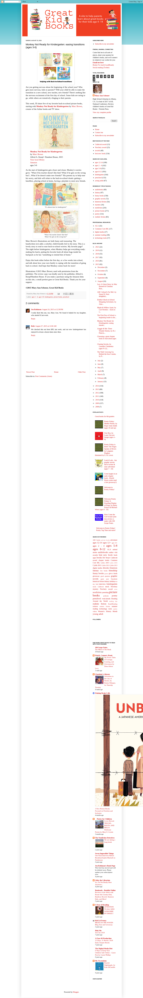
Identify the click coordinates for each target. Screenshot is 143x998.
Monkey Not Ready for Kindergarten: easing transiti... (105, 323)
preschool (66, 297)
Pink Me (98, 931)
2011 (97, 396)
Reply (33, 319)
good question (105, 576)
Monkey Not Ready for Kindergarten (52, 106)
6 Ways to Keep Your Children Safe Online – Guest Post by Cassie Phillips (105, 953)
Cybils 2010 (113, 563)
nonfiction (98, 208)
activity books (105, 540)
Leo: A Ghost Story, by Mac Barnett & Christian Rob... (107, 286)
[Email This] (64, 294)
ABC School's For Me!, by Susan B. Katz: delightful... (106, 294)
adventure (113, 540)
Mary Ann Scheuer (102, 96)
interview (102, 584)
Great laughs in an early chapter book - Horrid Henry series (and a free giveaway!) (110, 478)
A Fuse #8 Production (103, 938)
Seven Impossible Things (104, 853)
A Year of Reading (102, 905)
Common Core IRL (102, 229)
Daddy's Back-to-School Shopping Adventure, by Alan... (106, 302)
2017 (97, 257)
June (99, 364)
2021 (97, 247)
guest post (105, 579)
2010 (97, 400)
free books (103, 571)
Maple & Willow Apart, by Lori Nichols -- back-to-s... (106, 310)
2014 (97, 386)
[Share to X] (68, 294)
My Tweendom (100, 961)
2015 (97, 264)
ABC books (96, 540)
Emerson (113, 568)
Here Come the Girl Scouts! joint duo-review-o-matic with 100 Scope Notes (110, 519)
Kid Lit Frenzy (100, 920)
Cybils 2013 (113, 565)
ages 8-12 (98, 172)
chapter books (104, 560)
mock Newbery (111, 587)
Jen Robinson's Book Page (105, 866)
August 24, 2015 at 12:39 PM (52, 309)
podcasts (106, 596)
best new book (100, 153)
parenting (105, 592)
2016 (97, 261)
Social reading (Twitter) (101, 67)
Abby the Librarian (102, 880)
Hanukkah (114, 579)
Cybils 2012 (105, 565)
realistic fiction (100, 217)
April (100, 371)
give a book (113, 573)
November (101, 271)
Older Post (81, 372)
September (101, 278)
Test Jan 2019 (100, 933)
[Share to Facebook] (70, 294)
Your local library (37, 160)
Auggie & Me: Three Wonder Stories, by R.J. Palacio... (106, 331)
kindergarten (49, 297)
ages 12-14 (99, 162)
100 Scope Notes (101, 647)
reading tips (113, 601)
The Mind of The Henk (103, 649)
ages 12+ (107, 542)
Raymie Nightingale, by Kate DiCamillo (109, 965)
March (100, 374)
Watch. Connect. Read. (104, 655)
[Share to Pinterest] (73, 294)
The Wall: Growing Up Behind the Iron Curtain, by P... (106, 354)
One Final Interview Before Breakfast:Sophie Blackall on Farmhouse (105, 858)
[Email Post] (58, 294)
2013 (97, 389)
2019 (97, 250)
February (101, 378)
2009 (97, 403)
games (106, 573)
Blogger (76, 992)
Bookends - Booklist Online (105, 890)
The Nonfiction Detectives (105, 838)
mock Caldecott (98, 587)
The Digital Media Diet (103, 948)
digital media (99, 232)
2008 (97, 407)
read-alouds (106, 599)
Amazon (33, 162)
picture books (58, 297)
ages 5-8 (41, 297)
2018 (97, 254)
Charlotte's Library (102, 674)
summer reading (100, 235)
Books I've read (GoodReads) (103, 65)
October (101, 274)
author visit (113, 552)
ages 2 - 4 (35, 297)
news (115, 589)
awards (97, 150)
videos (95, 611)
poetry (97, 214)
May (99, 368)
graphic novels (100, 199)
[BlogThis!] (66, 294)
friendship (113, 570)
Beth (33, 326)
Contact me (99, 132)
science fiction (105, 606)
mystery (98, 205)
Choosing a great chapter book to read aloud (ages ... (106, 338)
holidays (113, 581)
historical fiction (100, 202)
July (99, 361)
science (95, 606)
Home (56, 372)
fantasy (97, 193)
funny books (99, 196)
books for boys (103, 557)
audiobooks (99, 189)
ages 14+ (114, 543)
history (106, 581)
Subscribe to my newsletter (104, 44)
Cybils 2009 (105, 563)
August (100, 281)
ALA (97, 226)
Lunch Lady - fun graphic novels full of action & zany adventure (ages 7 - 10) (110, 464)
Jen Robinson (36, 309)
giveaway (96, 576)
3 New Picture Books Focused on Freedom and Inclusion (104, 811)
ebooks (106, 568)
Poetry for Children (103, 819)
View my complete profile (102, 112)
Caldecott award (100, 144)
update (115, 609)
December (101, 267)
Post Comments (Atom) (43, 376)
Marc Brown (77, 106)
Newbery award (100, 147)
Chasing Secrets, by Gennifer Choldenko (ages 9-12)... (105, 346)
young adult (99, 181)
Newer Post (30, 372)
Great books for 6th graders (104, 416)
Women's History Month (107, 611)
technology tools (101, 238)
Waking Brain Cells (102, 693)
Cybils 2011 (97, 565)
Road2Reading (112, 604)
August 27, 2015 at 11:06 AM (45, 326)
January (100, 381)
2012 (97, 393)
